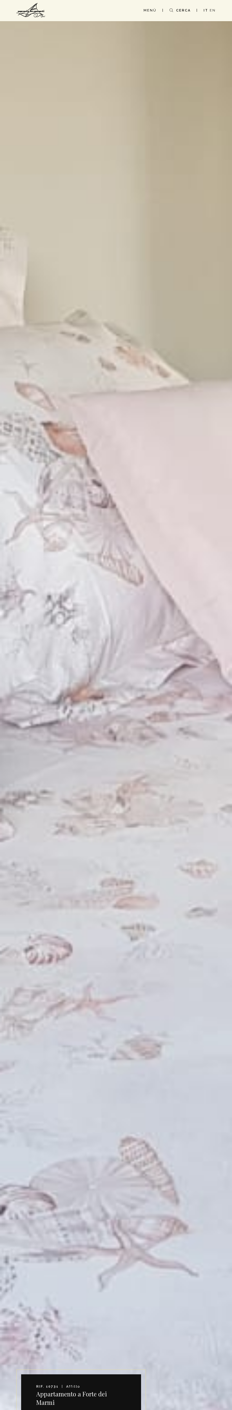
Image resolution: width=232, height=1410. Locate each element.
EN (213, 10)
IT (206, 10)
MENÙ (149, 10)
